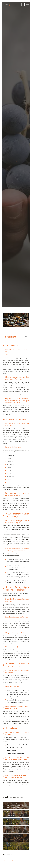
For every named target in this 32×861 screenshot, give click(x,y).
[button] (26, 337)
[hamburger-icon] (27, 4)
